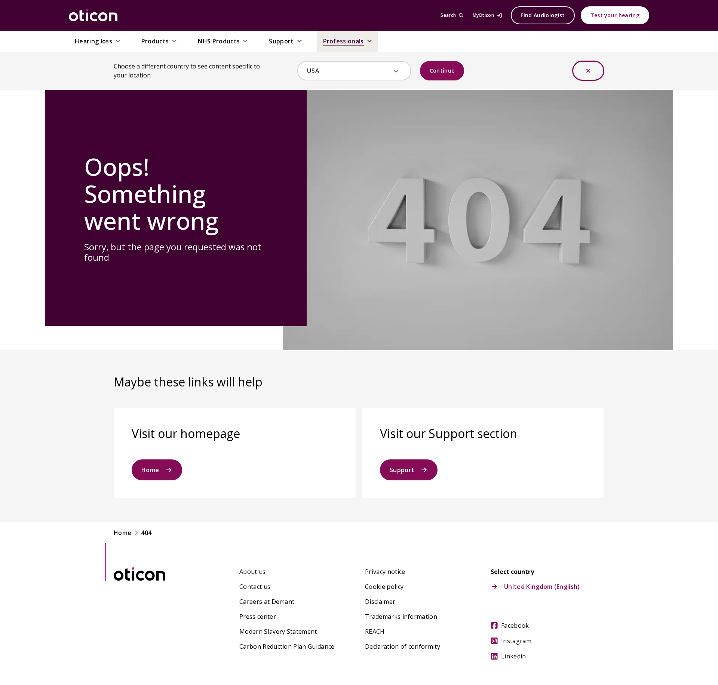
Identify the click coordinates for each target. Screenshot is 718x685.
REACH (375, 631)
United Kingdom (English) (542, 586)
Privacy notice (385, 572)
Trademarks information (401, 616)
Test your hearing (614, 15)
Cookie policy (384, 586)
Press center (257, 616)
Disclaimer (380, 601)
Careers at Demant (266, 601)
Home (150, 470)
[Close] (588, 71)
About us (252, 572)
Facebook (515, 625)
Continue (442, 70)
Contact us (254, 586)
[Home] (93, 15)
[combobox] (348, 71)
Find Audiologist (543, 15)
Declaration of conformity (402, 646)
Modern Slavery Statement (278, 631)
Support (402, 470)
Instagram (516, 641)
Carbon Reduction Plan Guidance (287, 646)
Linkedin (513, 656)
